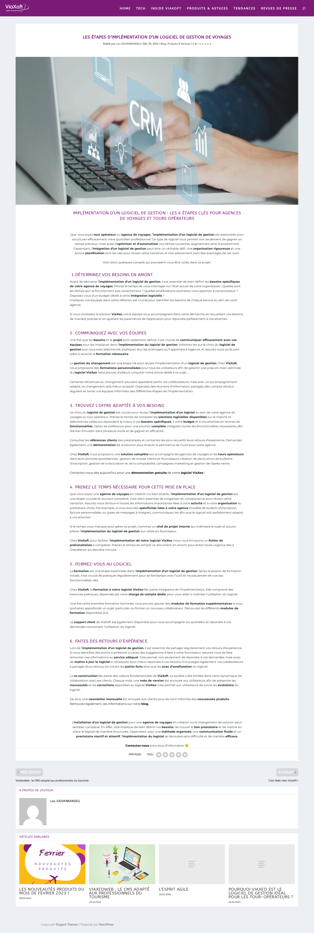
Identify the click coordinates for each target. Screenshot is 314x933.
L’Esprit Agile (173, 889)
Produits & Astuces (207, 8)
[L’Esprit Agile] (192, 864)
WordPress (106, 924)
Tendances (245, 8)
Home (125, 8)
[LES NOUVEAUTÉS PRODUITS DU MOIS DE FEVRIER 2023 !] (52, 864)
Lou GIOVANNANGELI (128, 43)
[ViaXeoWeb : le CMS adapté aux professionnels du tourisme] (122, 864)
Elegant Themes (67, 924)
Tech (141, 8)
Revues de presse (279, 8)
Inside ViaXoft (166, 8)
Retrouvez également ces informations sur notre (109, 704)
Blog (163, 43)
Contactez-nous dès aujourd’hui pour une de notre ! (137, 472)
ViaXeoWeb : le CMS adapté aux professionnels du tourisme (119, 893)
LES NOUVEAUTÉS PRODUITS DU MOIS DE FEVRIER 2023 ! (51, 891)
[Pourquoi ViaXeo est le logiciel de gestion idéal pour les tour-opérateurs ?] (262, 864)
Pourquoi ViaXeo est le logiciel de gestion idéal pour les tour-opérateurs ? (261, 893)
